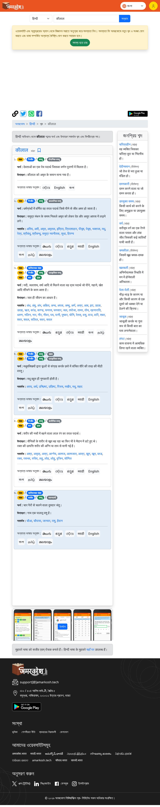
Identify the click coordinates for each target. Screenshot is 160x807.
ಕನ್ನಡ (70, 246)
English (59, 187)
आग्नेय (52, 454)
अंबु (34, 305)
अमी (36, 229)
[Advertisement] (80, 80)
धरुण (20, 315)
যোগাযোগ (64, 732)
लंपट (122, 338)
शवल (26, 319)
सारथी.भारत (77, 760)
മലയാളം (45, 254)
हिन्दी (32, 124)
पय (52, 315)
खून (94, 454)
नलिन (27, 315)
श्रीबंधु (27, 233)
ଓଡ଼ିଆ (46, 187)
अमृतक (51, 229)
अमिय (30, 229)
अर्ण (73, 305)
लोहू (53, 458)
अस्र (80, 305)
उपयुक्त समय (126, 201)
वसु (84, 315)
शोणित (68, 458)
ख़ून (88, 454)
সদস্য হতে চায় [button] (80, 42)
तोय (86, 310)
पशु (53, 521)
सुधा (63, 233)
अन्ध (53, 305)
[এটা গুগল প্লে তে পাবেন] (137, 113)
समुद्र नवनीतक (51, 233)
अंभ (39, 305)
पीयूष (81, 229)
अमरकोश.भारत (19, 753)
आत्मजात (72, 454)
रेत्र (19, 233)
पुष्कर (65, 315)
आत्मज (61, 454)
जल (65, 310)
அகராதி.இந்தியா (76, 753)
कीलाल (21, 150)
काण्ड (40, 310)
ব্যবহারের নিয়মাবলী (47, 732)
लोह (46, 458)
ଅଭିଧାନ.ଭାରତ (20, 760)
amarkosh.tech (42, 760)
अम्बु (67, 305)
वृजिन (60, 458)
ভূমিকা (15, 732)
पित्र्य (60, 386)
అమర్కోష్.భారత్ (54, 753)
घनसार (57, 310)
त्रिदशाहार (71, 229)
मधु (103, 229)
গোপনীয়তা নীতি (28, 732)
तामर (80, 310)
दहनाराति (95, 310)
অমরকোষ (20, 124)
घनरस (48, 310)
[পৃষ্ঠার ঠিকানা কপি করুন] (15, 113)
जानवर (46, 521)
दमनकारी (124, 184)
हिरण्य (70, 233)
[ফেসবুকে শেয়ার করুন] (39, 113)
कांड (33, 310)
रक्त (19, 458)
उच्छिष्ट (43, 386)
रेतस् (78, 315)
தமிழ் (31, 254)
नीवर (46, 315)
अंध (28, 305)
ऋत (26, 310)
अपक (60, 305)
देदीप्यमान (124, 166)
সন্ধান (125, 18)
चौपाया (37, 521)
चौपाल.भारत (61, 760)
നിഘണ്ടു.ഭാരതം (100, 753)
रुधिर (35, 458)
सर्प (121, 223)
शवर (19, 319)
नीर (40, 315)
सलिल (34, 319)
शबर (102, 315)
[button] (19, 625)
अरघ (29, 386)
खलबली (123, 268)
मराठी (81, 246)
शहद (79, 386)
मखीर (68, 386)
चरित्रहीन (125, 144)
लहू (41, 458)
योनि (71, 315)
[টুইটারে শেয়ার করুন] (23, 113)
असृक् (37, 454)
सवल (49, 319)
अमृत (43, 229)
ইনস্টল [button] (63, 626)
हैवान (60, 521)
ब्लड (99, 454)
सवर (42, 319)
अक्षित (46, 305)
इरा (91, 305)
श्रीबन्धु (36, 233)
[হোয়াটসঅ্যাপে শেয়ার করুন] (31, 113)
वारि (96, 315)
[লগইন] (153, 6)
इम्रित (60, 229)
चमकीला (124, 250)
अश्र (29, 454)
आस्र (81, 454)
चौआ (29, 521)
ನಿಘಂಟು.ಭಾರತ (123, 753)
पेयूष (88, 229)
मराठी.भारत (35, 753)
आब (86, 305)
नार (34, 315)
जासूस (122, 316)
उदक (98, 305)
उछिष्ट (52, 386)
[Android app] (26, 706)
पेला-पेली (124, 290)
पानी (57, 315)
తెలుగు (47, 246)
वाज (90, 315)
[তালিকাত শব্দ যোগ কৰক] (39, 150)
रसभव (26, 458)
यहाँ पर (90, 649)
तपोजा (72, 310)
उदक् (20, 310)
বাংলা (71, 187)
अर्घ (35, 386)
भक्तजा (96, 229)
